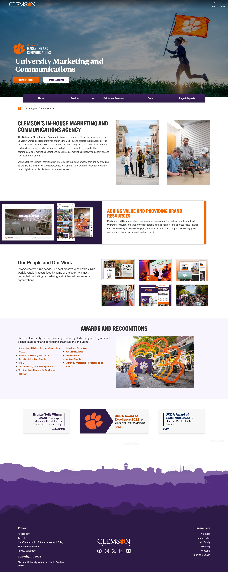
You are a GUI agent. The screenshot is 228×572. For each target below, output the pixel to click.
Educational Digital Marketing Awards (35, 366)
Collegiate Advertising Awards (32, 359)
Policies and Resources (113, 98)
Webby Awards (72, 355)
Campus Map (203, 537)
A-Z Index (205, 533)
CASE (21, 362)
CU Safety (205, 542)
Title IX (21, 537)
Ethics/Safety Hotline (28, 546)
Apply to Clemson (201, 554)
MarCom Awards (73, 359)
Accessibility (24, 533)
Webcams (205, 550)
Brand (150, 98)
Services (75, 98)
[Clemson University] (22, 7)
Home (41, 98)
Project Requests (26, 79)
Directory (205, 546)
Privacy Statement (27, 550)
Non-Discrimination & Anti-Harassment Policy (40, 542)
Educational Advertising (76, 348)
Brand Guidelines (56, 79)
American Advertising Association (33, 355)
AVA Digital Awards (74, 351)
